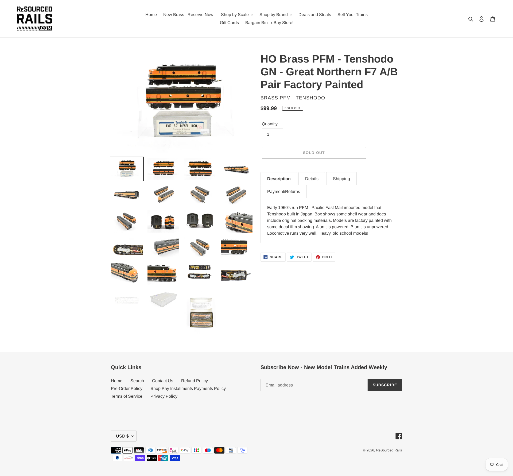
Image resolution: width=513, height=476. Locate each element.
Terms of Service (126, 396)
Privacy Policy (163, 396)
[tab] (279, 178)
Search (137, 380)
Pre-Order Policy (126, 388)
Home (116, 380)
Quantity (270, 124)
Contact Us (162, 380)
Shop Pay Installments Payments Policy (188, 388)
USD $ (122, 436)
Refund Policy (194, 380)
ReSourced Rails (389, 450)
